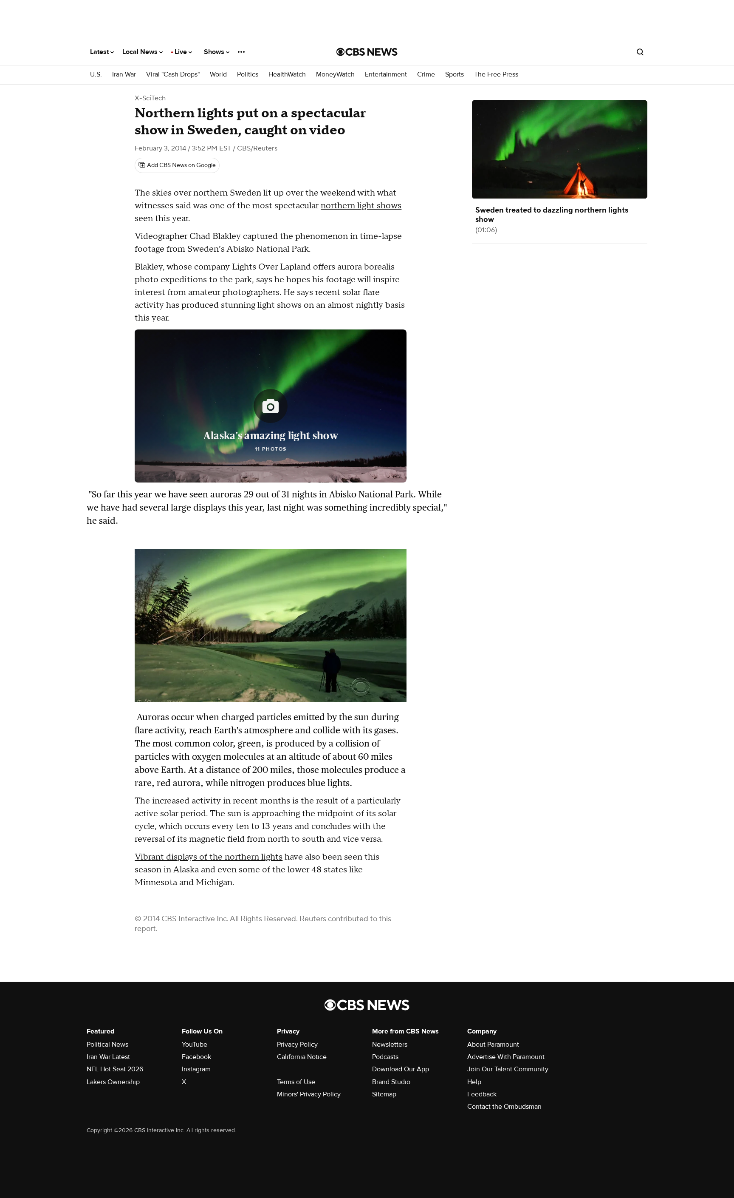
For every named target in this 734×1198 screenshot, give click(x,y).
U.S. (96, 75)
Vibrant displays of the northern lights (208, 857)
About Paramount (493, 1044)
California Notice (302, 1056)
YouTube (194, 1044)
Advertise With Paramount (506, 1056)
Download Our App (400, 1069)
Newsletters (389, 1044)
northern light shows (361, 205)
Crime (426, 75)
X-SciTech (150, 98)
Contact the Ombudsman (504, 1106)
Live (182, 52)
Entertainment (386, 75)
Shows (215, 51)
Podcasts (385, 1056)
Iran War (124, 75)
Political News (107, 1044)
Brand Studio (391, 1082)
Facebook (196, 1056)
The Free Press (496, 75)
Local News (140, 51)
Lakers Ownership (113, 1082)
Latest (100, 51)
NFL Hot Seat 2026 (115, 1069)
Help (474, 1082)
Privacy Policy (297, 1044)
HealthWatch (287, 75)
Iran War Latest (108, 1056)
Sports (454, 75)
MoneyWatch (335, 75)
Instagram (196, 1069)
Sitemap (384, 1094)
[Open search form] (640, 52)
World (218, 75)
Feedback (482, 1094)
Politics (247, 75)
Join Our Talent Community (507, 1069)
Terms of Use (296, 1082)
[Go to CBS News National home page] (367, 52)
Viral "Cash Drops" (173, 75)
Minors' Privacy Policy (309, 1094)
